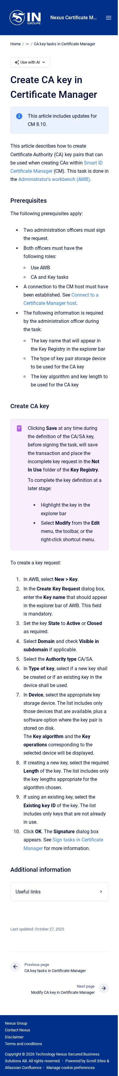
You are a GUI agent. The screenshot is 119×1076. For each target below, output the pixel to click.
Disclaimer (14, 1053)
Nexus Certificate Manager (74, 17)
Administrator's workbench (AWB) (54, 179)
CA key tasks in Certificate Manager (64, 44)
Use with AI (30, 62)
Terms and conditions (23, 1060)
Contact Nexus (17, 1047)
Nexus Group (16, 1039)
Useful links (27, 908)
